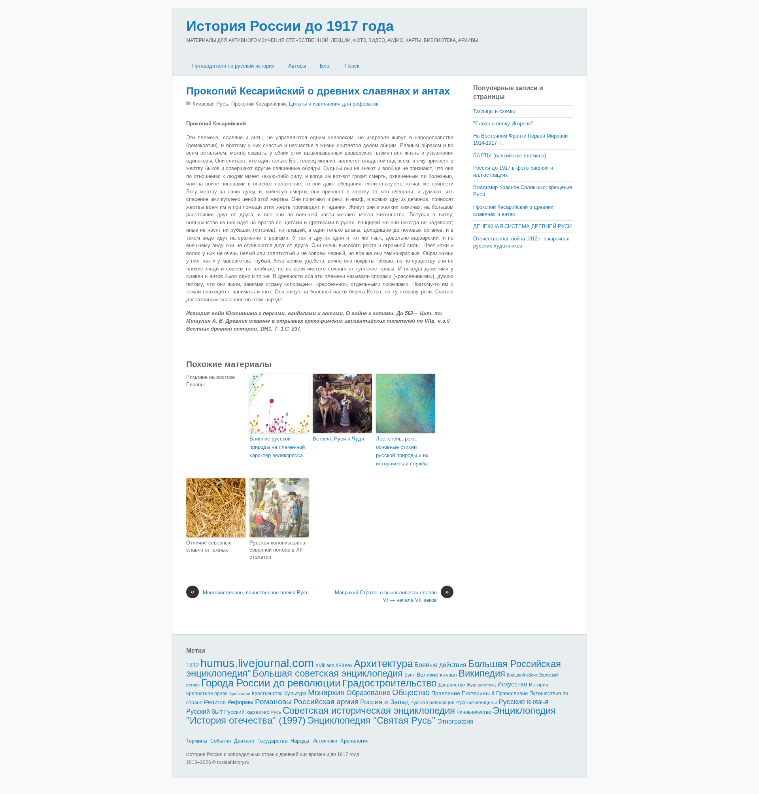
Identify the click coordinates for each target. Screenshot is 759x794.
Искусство (512, 684)
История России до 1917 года (290, 26)
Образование (368, 693)
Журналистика (481, 684)
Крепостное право (207, 693)
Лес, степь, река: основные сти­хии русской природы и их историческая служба (402, 451)
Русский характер (247, 712)
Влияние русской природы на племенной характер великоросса (277, 447)
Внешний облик (522, 675)
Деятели (244, 741)
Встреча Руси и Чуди (338, 439)
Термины (196, 741)
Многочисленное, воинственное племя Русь (250, 592)
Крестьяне (239, 693)
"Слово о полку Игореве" (503, 124)
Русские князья (523, 702)
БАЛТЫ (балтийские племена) (509, 156)
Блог (325, 66)
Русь (276, 712)
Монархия (326, 692)
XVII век (343, 665)
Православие (512, 693)
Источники (324, 741)
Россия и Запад (384, 702)
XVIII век (324, 665)
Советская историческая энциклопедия (369, 710)
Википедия (482, 673)
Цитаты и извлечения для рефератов (334, 104)
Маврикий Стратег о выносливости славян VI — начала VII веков (392, 596)
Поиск (352, 66)
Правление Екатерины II (463, 693)
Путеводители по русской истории (233, 66)
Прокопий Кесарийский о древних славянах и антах (318, 91)
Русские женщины (476, 702)
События (220, 741)
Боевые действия (440, 664)
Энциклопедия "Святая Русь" (371, 720)
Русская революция (432, 702)
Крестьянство (267, 693)
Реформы (240, 702)
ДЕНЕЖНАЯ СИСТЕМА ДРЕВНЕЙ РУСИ (522, 226)
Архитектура (383, 663)
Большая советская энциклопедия (328, 673)
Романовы (273, 702)
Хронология (354, 741)
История (538, 684)
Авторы (297, 66)
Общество (411, 692)
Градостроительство (389, 682)
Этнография (455, 721)
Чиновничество (474, 712)
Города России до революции (271, 682)
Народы (300, 741)
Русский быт (204, 711)
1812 (192, 665)
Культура (295, 693)
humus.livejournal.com (257, 662)
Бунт (409, 675)
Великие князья (437, 675)
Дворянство (451, 685)
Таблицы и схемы (494, 111)
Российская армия (326, 702)
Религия (215, 702)
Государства (272, 741)
